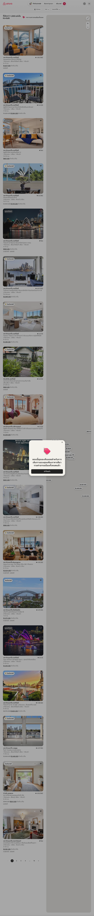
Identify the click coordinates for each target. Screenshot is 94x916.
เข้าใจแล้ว (47, 471)
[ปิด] (62, 442)
